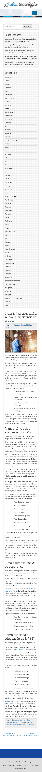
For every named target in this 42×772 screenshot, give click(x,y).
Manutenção (9, 200)
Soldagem (8, 273)
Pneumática (8, 245)
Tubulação (8, 291)
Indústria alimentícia (11, 179)
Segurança (8, 259)
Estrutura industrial (11, 140)
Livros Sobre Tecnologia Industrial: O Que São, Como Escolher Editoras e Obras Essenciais (20, 63)
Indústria (7, 175)
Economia (8, 122)
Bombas (7, 101)
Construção (8, 115)
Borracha (8, 105)
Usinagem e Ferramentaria (13, 298)
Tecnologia (8, 277)
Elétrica (7, 126)
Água (6, 91)
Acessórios (8, 77)
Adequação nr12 (20, 649)
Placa (6, 238)
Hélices (7, 165)
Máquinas (8, 203)
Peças (7, 228)
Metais (7, 217)
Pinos (6, 235)
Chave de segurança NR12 (18, 724)
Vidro (6, 305)
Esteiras (7, 136)
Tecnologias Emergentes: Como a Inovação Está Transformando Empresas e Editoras (20, 40)
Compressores (10, 112)
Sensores (8, 266)
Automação (8, 94)
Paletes (7, 224)
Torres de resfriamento (12, 280)
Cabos (7, 108)
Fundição (8, 154)
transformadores (10, 284)
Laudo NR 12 (10, 701)
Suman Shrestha (20, 768)
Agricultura (8, 87)
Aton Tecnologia (27, 762)
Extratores (8, 144)
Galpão (7, 158)
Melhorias (8, 214)
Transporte (8, 287)
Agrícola (7, 84)
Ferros (7, 147)
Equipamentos (9, 133)
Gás (6, 161)
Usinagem (8, 294)
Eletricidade (8, 129)
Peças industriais (10, 231)
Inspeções (8, 182)
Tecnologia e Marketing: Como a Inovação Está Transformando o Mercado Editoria (20, 46)
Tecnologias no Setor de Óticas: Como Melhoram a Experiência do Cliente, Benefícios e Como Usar (21, 57)
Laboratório (8, 189)
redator (8, 327)
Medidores (8, 210)
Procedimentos (10, 249)
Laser (6, 193)
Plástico (7, 242)
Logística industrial (11, 196)
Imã (6, 172)
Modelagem (9, 221)
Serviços (7, 270)
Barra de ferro (9, 98)
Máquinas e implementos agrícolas (31, 734)
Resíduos (8, 256)
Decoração (8, 119)
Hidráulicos (8, 168)
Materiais (8, 207)
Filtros (7, 151)
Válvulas (7, 301)
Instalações (8, 186)
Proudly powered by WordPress (13, 765)
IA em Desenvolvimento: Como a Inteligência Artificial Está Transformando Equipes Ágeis (19, 51)
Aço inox (7, 80)
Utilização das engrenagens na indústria (12, 734)
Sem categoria (9, 263)
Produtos (8, 252)
